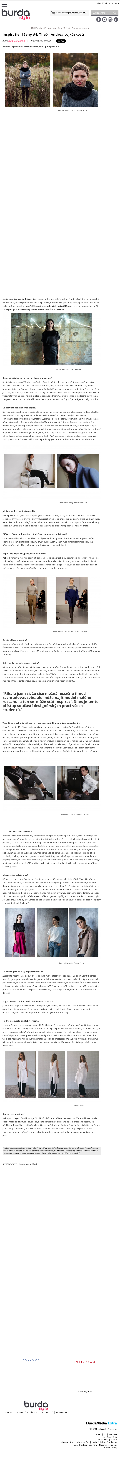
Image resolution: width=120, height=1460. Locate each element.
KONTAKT (9, 1412)
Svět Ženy (106, 1437)
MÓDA (34, 28)
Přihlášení (102, 3)
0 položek (75, 12)
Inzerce (113, 1439)
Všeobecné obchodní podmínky (75, 1442)
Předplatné (47, 1412)
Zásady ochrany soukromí (85, 1445)
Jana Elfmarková (16, 41)
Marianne (113, 1434)
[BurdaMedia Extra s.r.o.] (101, 1423)
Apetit (99, 1434)
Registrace (114, 3)
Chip (115, 1437)
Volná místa (103, 1439)
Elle (105, 1434)
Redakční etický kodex (27, 1412)
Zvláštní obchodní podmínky (104, 1442)
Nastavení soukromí (108, 1445)
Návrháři (42, 28)
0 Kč (84, 12)
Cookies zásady (110, 1447)
